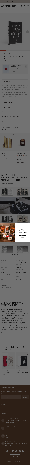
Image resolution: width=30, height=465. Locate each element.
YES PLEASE (22, 235)
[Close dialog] (29, 224)
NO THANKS (22, 237)
